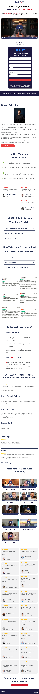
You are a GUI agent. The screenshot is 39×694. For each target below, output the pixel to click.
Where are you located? (14, 74)
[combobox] (10, 69)
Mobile (11, 67)
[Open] (30, 72)
